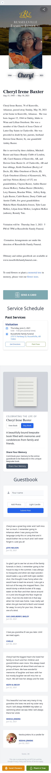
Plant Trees (36, 344)
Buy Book (27, 425)
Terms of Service (33, 761)
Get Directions (15, 344)
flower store (32, 276)
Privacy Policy (18, 761)
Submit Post (25, 510)
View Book (12, 425)
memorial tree (34, 272)
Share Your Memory (17, 466)
